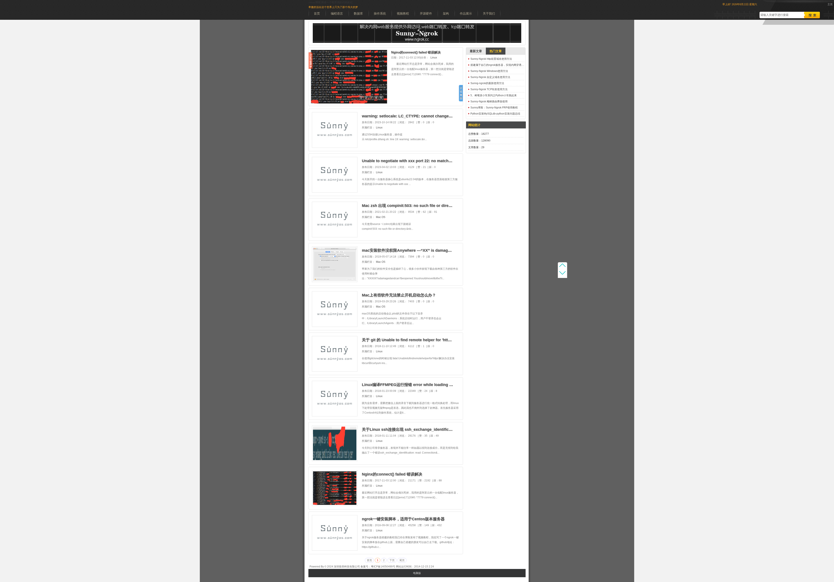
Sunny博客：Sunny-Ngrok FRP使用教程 (494, 107)
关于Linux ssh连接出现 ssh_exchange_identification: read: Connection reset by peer (440, 429)
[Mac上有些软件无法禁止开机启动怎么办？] (334, 325)
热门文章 (496, 51)
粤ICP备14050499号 (383, 566)
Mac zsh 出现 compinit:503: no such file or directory (410, 205)
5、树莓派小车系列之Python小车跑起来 (493, 95)
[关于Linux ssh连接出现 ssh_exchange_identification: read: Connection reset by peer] (334, 460)
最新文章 (476, 51)
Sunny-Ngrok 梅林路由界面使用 (489, 101)
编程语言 (337, 13)
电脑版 (417, 573)
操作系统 (380, 13)
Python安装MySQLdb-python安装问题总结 (495, 113)
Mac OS (380, 217)
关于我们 (489, 13)
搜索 (812, 15)
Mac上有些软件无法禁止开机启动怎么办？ (399, 295)
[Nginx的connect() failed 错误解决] (334, 504)
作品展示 (466, 13)
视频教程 (403, 13)
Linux (433, 57)
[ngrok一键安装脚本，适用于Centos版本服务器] (334, 549)
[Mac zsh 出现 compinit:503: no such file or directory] (334, 236)
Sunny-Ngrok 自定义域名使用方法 (490, 77)
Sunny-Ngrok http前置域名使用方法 (491, 58)
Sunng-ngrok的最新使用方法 (487, 83)
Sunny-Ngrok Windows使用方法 (489, 71)
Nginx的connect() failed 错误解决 (416, 52)
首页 (317, 13)
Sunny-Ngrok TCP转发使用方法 (489, 89)
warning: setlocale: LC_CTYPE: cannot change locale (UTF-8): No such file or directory (442, 116)
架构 (446, 13)
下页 (392, 560)
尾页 (402, 560)
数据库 (358, 13)
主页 (830, 4)
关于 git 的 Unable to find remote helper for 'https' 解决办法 (416, 340)
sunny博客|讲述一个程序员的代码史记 (330, 2)
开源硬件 (426, 13)
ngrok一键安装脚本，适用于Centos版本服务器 (403, 519)
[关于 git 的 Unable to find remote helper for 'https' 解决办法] (334, 370)
